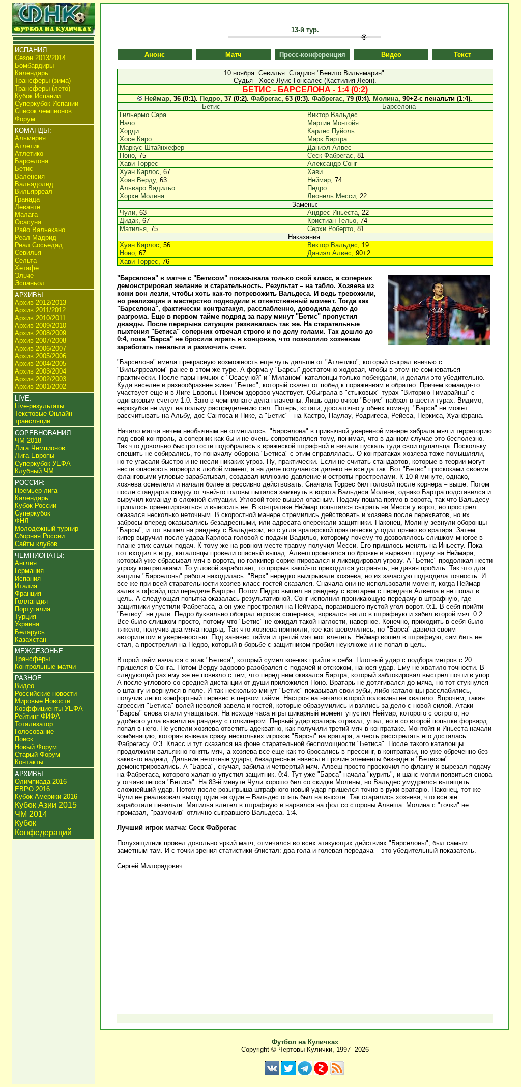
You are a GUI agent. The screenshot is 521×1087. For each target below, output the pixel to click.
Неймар (156, 98)
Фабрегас (266, 98)
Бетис (211, 106)
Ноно (127, 155)
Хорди (129, 131)
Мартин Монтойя (333, 123)
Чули (127, 212)
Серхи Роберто (330, 229)
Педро (210, 98)
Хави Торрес (139, 163)
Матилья (133, 229)
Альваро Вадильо (147, 188)
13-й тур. (305, 30)
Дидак (129, 220)
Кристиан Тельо (331, 220)
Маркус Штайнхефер (152, 147)
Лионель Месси (331, 196)
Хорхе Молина (142, 196)
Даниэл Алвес (329, 147)
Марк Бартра (327, 139)
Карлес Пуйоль (331, 131)
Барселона (399, 106)
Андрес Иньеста (332, 212)
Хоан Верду (138, 180)
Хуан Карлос (139, 172)
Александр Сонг (332, 163)
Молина (385, 98)
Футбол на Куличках (305, 1042)
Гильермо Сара (143, 115)
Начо (127, 123)
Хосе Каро (136, 139)
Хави (315, 172)
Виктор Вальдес (332, 115)
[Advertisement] (304, 942)
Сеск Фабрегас (330, 155)
